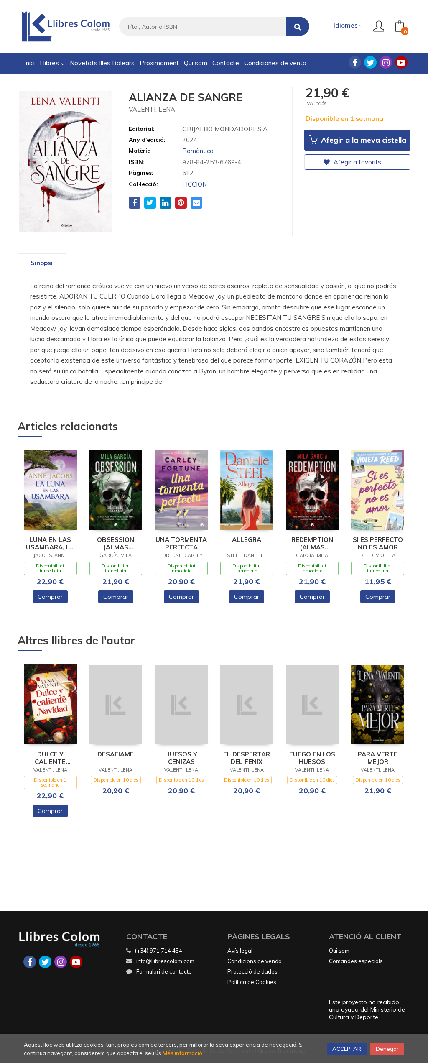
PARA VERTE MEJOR (377, 758)
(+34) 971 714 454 (158, 950)
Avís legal (239, 950)
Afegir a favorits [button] (356, 162)
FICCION (194, 184)
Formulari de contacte (164, 971)
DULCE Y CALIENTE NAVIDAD (50, 758)
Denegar (387, 1048)
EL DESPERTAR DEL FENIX (246, 758)
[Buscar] (297, 26)
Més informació (182, 1053)
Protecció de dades (252, 971)
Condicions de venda (254, 961)
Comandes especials (356, 961)
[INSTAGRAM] (386, 62)
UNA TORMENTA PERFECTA (181, 543)
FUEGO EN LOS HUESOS (312, 758)
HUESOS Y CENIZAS (181, 758)
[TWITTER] (370, 62)
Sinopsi (42, 263)
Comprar (50, 596)
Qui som (339, 950)
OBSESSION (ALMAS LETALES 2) (115, 543)
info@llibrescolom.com (165, 961)
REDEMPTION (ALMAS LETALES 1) (312, 543)
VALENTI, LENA (152, 109)
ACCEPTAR (346, 1048)
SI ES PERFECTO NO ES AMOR (378, 543)
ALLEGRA (246, 540)
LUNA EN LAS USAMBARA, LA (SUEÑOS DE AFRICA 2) (50, 543)
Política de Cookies (251, 982)
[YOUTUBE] (401, 62)
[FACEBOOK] (355, 62)
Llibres (50, 63)
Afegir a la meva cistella (362, 140)
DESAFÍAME (115, 754)
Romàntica (198, 151)
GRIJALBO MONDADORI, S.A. (225, 129)
